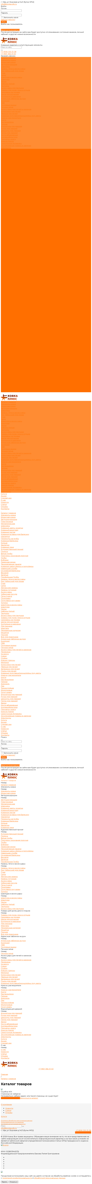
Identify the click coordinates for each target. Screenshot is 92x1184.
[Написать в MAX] (46, 1172)
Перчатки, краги (8, 139)
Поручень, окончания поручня (14, 212)
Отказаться (13, 1182)
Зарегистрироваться (10, 30)
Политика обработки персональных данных (16, 1120)
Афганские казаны (9, 244)
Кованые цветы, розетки (12, 184)
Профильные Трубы (10, 233)
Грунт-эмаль (6, 348)
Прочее (4, 291)
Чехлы (4, 81)
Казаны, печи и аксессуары (13, 69)
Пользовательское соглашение (12, 1122)
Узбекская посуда (9, 250)
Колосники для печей (10, 111)
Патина (4, 124)
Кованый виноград (9, 186)
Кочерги (5, 310)
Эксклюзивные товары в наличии (16, 146)
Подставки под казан (10, 257)
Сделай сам (6, 380)
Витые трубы (6, 210)
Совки (4, 312)
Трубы (4, 214)
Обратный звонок (83, 1132)
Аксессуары (6, 248)
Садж (3, 75)
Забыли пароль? (8, 20)
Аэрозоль (5, 340)
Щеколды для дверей (11, 131)
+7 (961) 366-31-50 (8, 54)
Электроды (6, 148)
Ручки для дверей (9, 128)
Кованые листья (8, 188)
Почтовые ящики (8, 105)
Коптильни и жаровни (11, 96)
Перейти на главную (10, 1098)
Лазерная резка (8, 218)
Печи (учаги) (6, 252)
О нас (3, 383)
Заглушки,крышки (9, 64)
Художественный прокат (12, 205)
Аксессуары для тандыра (12, 88)
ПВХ (3, 103)
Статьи (4, 160)
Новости (5, 158)
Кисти (3, 120)
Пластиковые (7, 178)
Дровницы (5, 308)
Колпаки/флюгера (9, 137)
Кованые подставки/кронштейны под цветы (21, 116)
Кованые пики (7, 203)
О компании (6, 1104)
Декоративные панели (11, 220)
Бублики (4, 216)
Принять (4, 1182)
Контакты (5, 391)
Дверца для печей (9, 113)
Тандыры (5, 86)
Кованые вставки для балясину (15, 190)
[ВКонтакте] (2, 26)
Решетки (5, 289)
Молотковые (6, 346)
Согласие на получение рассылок (13, 1124)
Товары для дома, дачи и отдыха (15, 90)
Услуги (4, 376)
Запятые (4, 231)
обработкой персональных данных (49, 1178)
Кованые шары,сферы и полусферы (17, 222)
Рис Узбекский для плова (12, 71)
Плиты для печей (8, 327)
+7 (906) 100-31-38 (8, 52)
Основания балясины (10, 227)
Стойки (4, 314)
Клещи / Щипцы (8, 316)
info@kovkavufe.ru (9, 4)
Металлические (8, 180)
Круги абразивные (9, 135)
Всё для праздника (9, 293)
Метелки (5, 318)
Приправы (6, 254)
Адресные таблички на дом (13, 99)
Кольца (4, 199)
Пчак (3, 73)
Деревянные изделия (11, 286)
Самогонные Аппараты (11, 143)
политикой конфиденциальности (17, 1178)
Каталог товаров (8, 169)
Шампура (5, 79)
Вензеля (4, 229)
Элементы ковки (8, 60)
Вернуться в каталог (29, 1098)
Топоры (4, 259)
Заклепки (5, 201)
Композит (5, 101)
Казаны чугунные (8, 246)
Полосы (4, 207)
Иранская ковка (8, 62)
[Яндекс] (1, 26)
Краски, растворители (11, 118)
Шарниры (5, 67)
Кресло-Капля (7, 141)
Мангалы (5, 284)
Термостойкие (7, 344)
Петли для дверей (9, 133)
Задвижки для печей (10, 325)
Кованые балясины (9, 197)
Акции (4, 378)
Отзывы (4, 163)
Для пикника (6, 282)
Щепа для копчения (10, 94)
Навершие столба (9, 225)
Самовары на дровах (10, 92)
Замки (3, 359)
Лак (2, 342)
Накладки (5, 193)
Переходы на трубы (10, 195)
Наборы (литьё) (8, 84)
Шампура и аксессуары (11, 77)
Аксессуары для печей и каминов (16, 109)
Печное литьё (7, 107)
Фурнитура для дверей (11, 126)
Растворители (7, 122)
